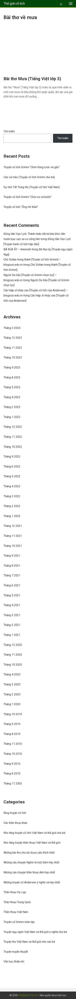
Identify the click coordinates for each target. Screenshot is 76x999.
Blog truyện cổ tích (15, 813)
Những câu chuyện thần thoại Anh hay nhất (29, 872)
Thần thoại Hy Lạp (15, 892)
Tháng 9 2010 (12, 763)
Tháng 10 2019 (13, 714)
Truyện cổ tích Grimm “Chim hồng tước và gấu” (32, 167)
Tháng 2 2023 (12, 407)
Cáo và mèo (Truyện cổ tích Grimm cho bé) (29, 177)
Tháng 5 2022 (12, 476)
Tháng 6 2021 (12, 585)
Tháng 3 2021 (12, 615)
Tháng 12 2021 (13, 526)
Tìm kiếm (9, 131)
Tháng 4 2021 (12, 605)
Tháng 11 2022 (13, 436)
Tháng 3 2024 (12, 328)
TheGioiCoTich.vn (28, 995)
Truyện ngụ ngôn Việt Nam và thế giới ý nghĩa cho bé (35, 932)
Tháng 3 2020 (12, 684)
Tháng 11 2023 (13, 347)
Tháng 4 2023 (12, 397)
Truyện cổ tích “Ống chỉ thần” (21, 207)
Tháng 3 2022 (12, 496)
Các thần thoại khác (15, 823)
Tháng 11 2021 (13, 536)
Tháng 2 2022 (12, 506)
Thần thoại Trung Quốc (17, 902)
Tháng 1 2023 (12, 417)
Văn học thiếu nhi (14, 961)
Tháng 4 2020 (12, 674)
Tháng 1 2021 (12, 635)
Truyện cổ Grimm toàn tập (19, 922)
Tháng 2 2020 (12, 694)
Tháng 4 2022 (12, 486)
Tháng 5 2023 (12, 387)
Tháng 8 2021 (12, 565)
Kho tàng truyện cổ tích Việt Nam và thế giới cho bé (34, 833)
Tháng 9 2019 (12, 724)
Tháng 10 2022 (13, 446)
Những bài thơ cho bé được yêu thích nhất (29, 852)
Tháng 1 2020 (12, 704)
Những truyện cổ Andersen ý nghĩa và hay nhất (32, 882)
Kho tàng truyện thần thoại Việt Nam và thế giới (32, 842)
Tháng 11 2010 (13, 743)
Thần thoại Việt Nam (16, 912)
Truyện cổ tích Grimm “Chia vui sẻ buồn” (27, 197)
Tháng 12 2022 (13, 426)
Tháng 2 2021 (12, 625)
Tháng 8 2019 (12, 734)
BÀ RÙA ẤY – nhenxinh (17, 249)
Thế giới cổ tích (14, 3)
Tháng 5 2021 (12, 595)
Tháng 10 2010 (13, 753)
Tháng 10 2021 (13, 546)
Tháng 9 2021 (12, 555)
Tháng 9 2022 (12, 456)
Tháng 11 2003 (13, 783)
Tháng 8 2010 (12, 773)
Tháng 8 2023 (12, 377)
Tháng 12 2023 (13, 337)
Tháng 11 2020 (13, 654)
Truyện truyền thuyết (16, 951)
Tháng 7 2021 (12, 575)
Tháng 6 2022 (12, 466)
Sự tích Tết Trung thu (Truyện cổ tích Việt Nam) (32, 187)
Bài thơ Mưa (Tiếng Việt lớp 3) (32, 78)
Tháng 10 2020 (13, 664)
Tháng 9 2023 (12, 367)
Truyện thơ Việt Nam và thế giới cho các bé (29, 941)
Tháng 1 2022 (12, 516)
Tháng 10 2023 (13, 357)
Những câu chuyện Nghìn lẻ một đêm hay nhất (31, 862)
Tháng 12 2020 (13, 645)
